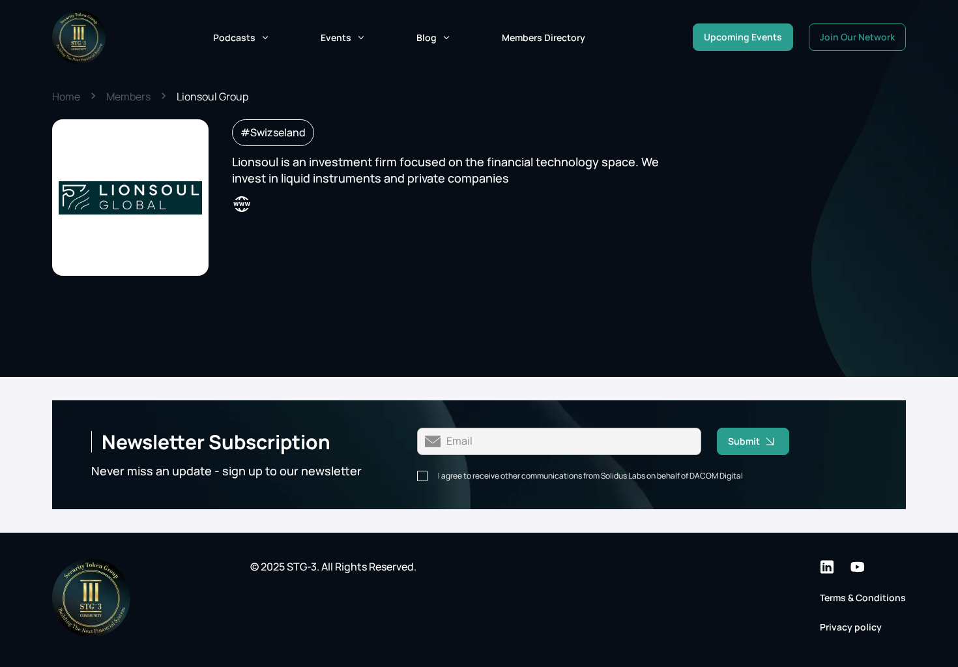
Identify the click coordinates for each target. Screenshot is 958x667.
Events (336, 37)
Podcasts (234, 37)
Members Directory (543, 37)
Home (66, 96)
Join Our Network (857, 37)
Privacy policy (851, 627)
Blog (426, 37)
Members (128, 96)
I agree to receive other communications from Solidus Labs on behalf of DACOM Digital (590, 476)
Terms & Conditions (863, 597)
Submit (744, 441)
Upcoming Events (743, 37)
